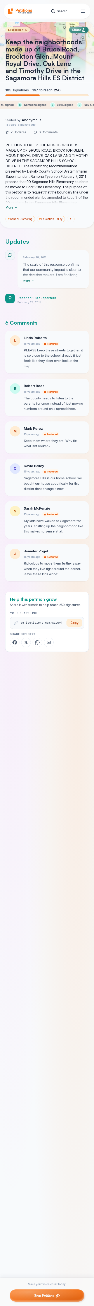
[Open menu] (83, 11)
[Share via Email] (49, 642)
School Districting (20, 219)
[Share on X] (26, 642)
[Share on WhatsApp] (37, 642)
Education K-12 (17, 29)
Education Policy (51, 219)
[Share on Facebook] (14, 642)
